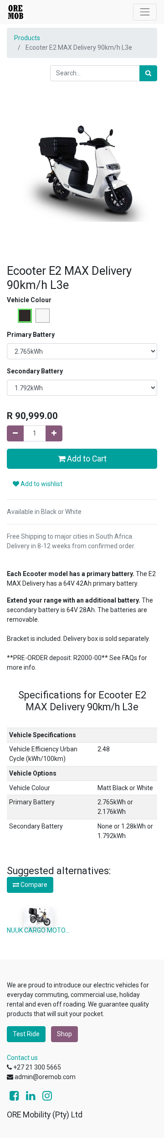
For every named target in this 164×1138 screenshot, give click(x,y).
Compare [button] (33, 884)
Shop (64, 1034)
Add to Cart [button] (86, 458)
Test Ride (26, 1034)
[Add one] (54, 433)
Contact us (22, 1057)
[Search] (148, 73)
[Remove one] (15, 433)
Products (27, 38)
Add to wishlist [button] (40, 484)
